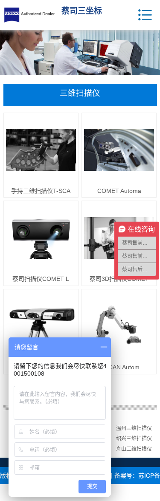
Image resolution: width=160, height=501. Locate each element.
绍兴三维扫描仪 (134, 439)
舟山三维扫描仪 (134, 449)
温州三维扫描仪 (134, 428)
